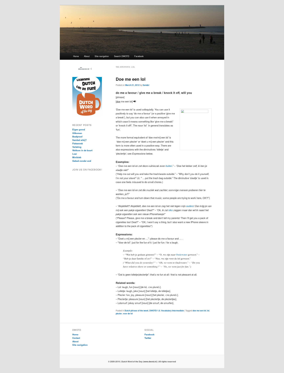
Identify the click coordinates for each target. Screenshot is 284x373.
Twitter (147, 337)
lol (208, 310)
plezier (119, 313)
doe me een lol (199, 310)
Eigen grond (78, 129)
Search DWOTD (121, 56)
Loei (74, 153)
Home (76, 56)
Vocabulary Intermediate (172, 310)
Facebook (139, 56)
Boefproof (77, 136)
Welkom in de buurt (82, 150)
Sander (146, 85)
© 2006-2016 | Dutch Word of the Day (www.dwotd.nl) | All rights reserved (142, 361)
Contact (76, 337)
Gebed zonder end (81, 160)
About (87, 56)
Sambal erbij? (79, 140)
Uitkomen (77, 133)
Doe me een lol (130, 79)
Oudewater (181, 254)
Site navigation (102, 56)
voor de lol (128, 313)
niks (170, 210)
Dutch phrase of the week (136, 310)
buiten (169, 166)
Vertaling (76, 146)
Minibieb (76, 157)
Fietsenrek (77, 143)
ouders (190, 206)
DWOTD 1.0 (154, 310)
